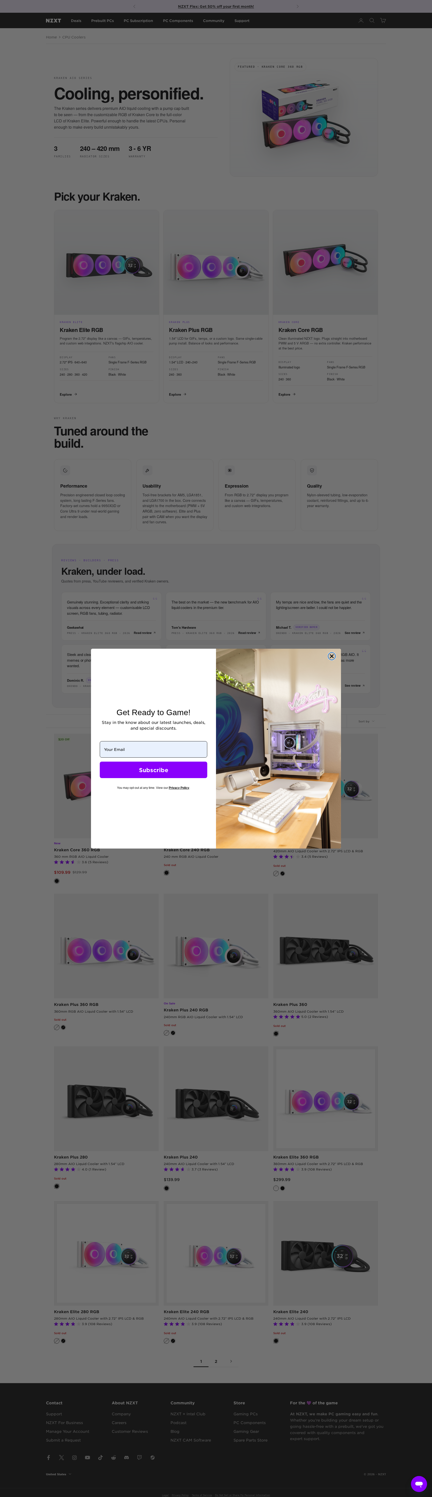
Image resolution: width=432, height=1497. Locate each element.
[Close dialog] (332, 656)
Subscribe (153, 770)
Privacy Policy (179, 788)
